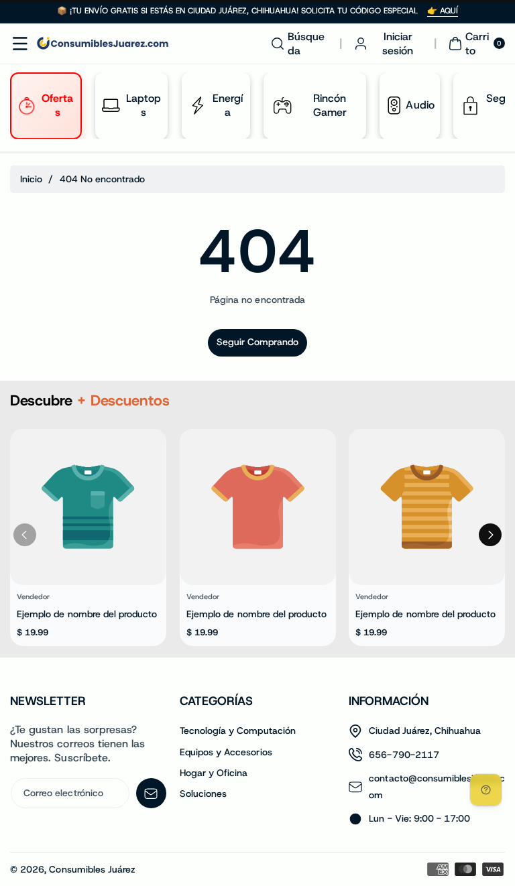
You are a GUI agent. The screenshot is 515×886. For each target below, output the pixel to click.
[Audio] (393, 106)
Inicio (31, 179)
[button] (20, 44)
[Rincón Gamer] (282, 106)
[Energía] (197, 106)
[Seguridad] (470, 106)
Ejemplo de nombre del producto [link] (87, 615)
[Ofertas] (26, 106)
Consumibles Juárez (92, 869)
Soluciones (203, 793)
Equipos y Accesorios (226, 752)
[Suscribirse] (151, 793)
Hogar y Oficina (214, 773)
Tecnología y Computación (238, 730)
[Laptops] (111, 106)
